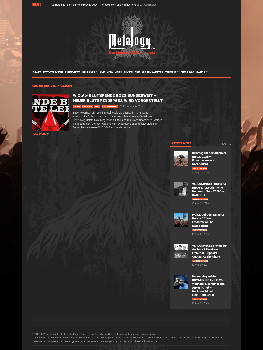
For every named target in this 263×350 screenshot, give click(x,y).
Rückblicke (132, 72)
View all (224, 144)
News (97, 106)
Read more (39, 133)
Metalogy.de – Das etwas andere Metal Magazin (89, 341)
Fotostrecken (53, 72)
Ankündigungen (110, 72)
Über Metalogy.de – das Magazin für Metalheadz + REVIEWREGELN (130, 337)
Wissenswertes (152, 72)
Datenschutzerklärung (62, 337)
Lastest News (180, 143)
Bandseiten (53, 341)
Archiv (76, 106)
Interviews (72, 72)
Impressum (40, 337)
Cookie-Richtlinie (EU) (142, 341)
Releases (89, 72)
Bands (201, 72)
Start (37, 72)
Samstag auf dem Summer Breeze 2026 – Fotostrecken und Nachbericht (93, 4)
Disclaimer (84, 337)
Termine (171, 72)
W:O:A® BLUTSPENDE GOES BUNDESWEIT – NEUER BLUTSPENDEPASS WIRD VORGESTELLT (118, 98)
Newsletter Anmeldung (194, 337)
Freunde (38, 341)
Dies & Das (187, 72)
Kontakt (174, 337)
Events (215, 337)
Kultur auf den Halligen (52, 86)
